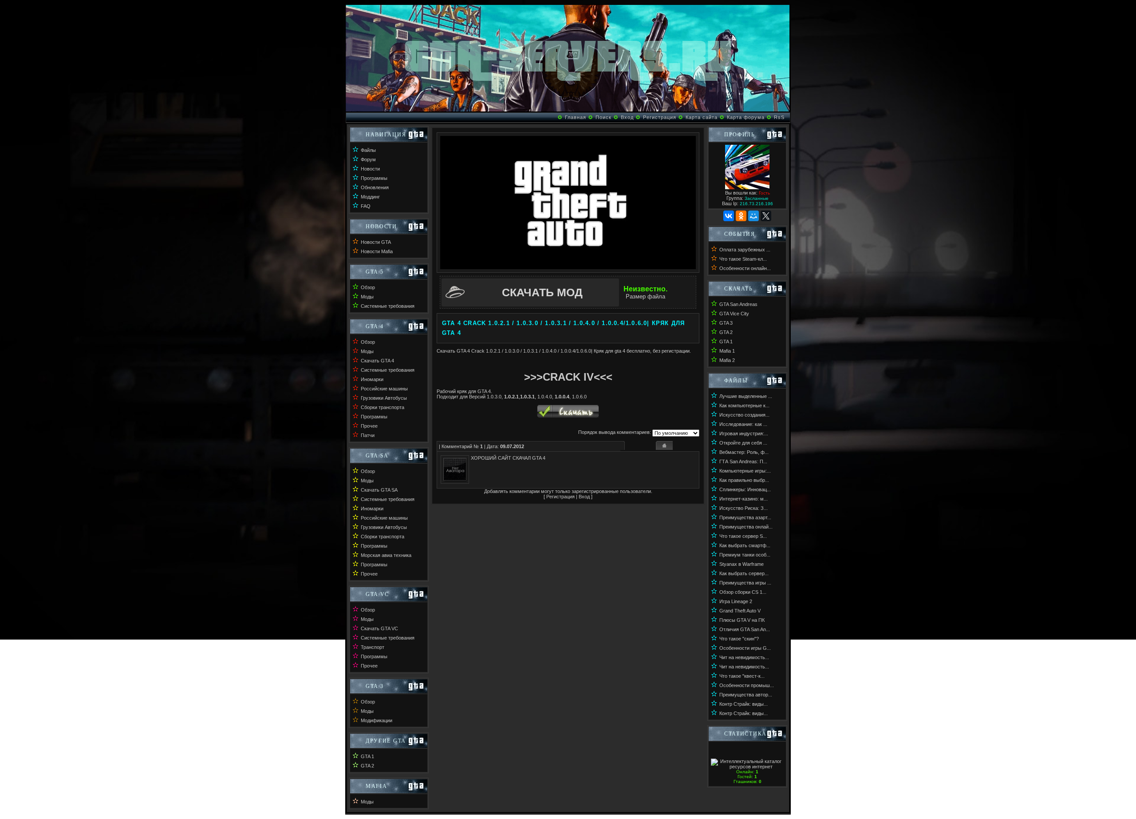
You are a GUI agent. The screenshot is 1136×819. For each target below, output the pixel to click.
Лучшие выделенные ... (745, 396)
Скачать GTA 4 (377, 360)
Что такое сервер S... (743, 536)
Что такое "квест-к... (742, 676)
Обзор (368, 287)
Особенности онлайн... (745, 268)
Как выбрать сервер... (744, 573)
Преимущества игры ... (745, 582)
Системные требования (387, 306)
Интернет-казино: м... (743, 498)
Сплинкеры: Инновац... (745, 489)
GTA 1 (367, 756)
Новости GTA (376, 242)
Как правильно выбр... (744, 480)
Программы (374, 178)
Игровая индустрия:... (743, 433)
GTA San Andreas (738, 304)
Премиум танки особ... (744, 554)
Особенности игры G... (745, 648)
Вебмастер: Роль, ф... (744, 452)
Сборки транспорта (382, 407)
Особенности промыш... (746, 685)
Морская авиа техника (386, 555)
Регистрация (659, 117)
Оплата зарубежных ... (744, 249)
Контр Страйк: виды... (743, 704)
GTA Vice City (734, 313)
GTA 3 (726, 323)
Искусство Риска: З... (743, 508)
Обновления (375, 187)
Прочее (369, 426)
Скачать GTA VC (379, 628)
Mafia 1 (727, 351)
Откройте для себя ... (743, 442)
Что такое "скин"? (739, 638)
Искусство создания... (744, 414)
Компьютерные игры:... (745, 470)
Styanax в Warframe (741, 564)
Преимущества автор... (745, 694)
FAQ (366, 206)
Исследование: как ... (743, 424)
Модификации (376, 720)
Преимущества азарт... (745, 517)
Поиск (603, 117)
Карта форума (746, 117)
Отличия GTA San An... (744, 629)
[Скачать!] (568, 416)
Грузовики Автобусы (384, 398)
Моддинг (370, 196)
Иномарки (372, 379)
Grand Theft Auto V (740, 610)
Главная (575, 117)
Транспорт (372, 647)
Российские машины (384, 388)
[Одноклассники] (741, 216)
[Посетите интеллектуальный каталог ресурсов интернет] (747, 766)
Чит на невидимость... (744, 657)
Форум (368, 159)
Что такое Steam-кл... (743, 259)
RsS (779, 117)
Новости (370, 168)
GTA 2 (367, 765)
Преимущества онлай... (746, 526)
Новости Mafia (377, 251)
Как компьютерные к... (744, 405)
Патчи (368, 435)
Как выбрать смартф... (744, 545)
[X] (766, 216)
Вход (627, 117)
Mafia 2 (727, 360)
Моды (367, 296)
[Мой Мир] (753, 216)
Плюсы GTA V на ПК (742, 620)
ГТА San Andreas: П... (743, 461)
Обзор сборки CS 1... (742, 592)
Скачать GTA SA (379, 490)
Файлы (368, 150)
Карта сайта (702, 117)
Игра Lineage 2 (735, 601)
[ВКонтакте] (728, 216)
